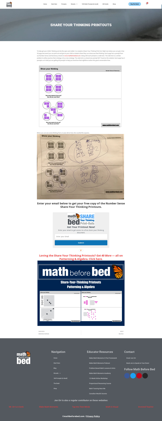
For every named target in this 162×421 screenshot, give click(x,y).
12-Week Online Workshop (98, 378)
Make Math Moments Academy (100, 373)
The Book (57, 383)
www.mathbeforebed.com (72, 56)
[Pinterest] (139, 375)
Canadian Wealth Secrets (98, 393)
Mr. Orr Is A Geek (16, 407)
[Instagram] (145, 375)
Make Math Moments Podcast (99, 363)
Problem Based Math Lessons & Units (102, 368)
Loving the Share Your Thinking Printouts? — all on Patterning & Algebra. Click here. (81, 257)
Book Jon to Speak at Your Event (137, 363)
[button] (156, 3)
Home (45, 4)
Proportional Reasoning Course (100, 383)
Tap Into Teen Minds (81, 407)
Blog (55, 368)
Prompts (63, 4)
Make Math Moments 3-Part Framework (103, 358)
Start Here (54, 4)
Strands (73, 4)
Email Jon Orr (131, 358)
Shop (114, 4)
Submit (81, 243)
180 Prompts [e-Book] (60, 378)
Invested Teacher (145, 407)
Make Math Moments (48, 407)
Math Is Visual (112, 407)
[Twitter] (133, 375)
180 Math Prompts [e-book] (90, 4)
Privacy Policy (93, 416)
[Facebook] (127, 375)
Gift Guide (105, 4)
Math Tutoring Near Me (97, 388)
